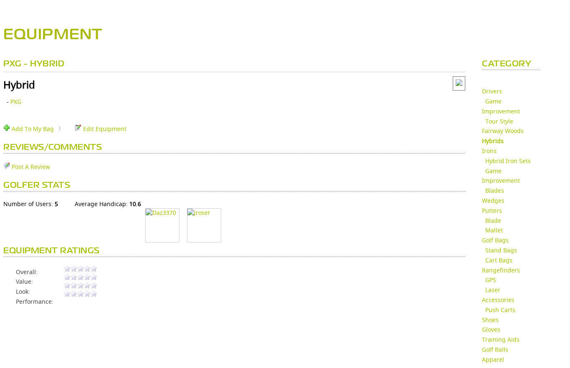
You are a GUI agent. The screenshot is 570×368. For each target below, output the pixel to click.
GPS (490, 280)
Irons (489, 151)
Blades (494, 190)
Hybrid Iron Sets (508, 161)
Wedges (493, 200)
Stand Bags (501, 250)
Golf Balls (495, 349)
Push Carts (500, 310)
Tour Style (499, 121)
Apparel (493, 359)
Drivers (492, 91)
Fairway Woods (503, 131)
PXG (15, 102)
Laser (492, 290)
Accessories (498, 300)
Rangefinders (501, 270)
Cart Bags (498, 260)
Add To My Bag (32, 129)
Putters (492, 210)
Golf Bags (495, 240)
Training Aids (501, 339)
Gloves (491, 329)
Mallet (494, 230)
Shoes (490, 320)
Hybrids (493, 141)
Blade (493, 220)
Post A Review (30, 167)
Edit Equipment (103, 129)
